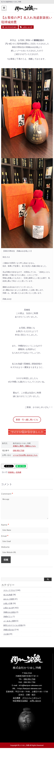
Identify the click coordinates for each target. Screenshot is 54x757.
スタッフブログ (9, 590)
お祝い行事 (7, 603)
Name (5, 524)
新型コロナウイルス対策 (13, 625)
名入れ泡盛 (7, 595)
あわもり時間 (8, 599)
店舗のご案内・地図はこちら (24, 446)
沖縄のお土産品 (9, 612)
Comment (7, 493)
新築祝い (11, 472)
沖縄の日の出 (8, 630)
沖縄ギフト (7, 617)
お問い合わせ (35, 701)
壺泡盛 (18, 472)
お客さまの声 (8, 608)
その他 (6, 634)
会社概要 (16, 698)
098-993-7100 (18, 451)
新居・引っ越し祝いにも (27, 419)
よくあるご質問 (9, 621)
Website (5, 547)
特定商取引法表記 (20, 701)
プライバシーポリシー (31, 698)
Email (4, 535)
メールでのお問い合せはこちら (25, 455)
